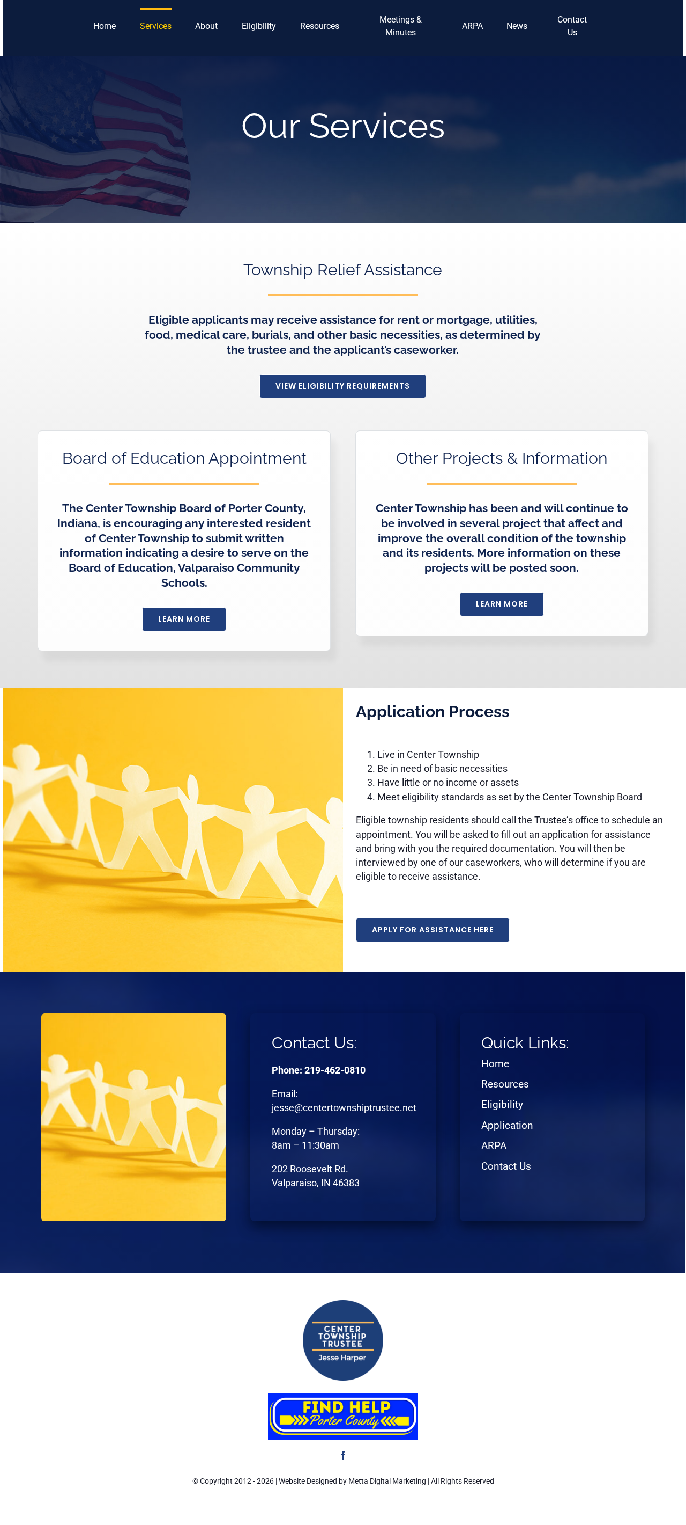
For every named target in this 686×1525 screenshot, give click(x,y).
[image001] (343, 1396)
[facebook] (343, 1455)
